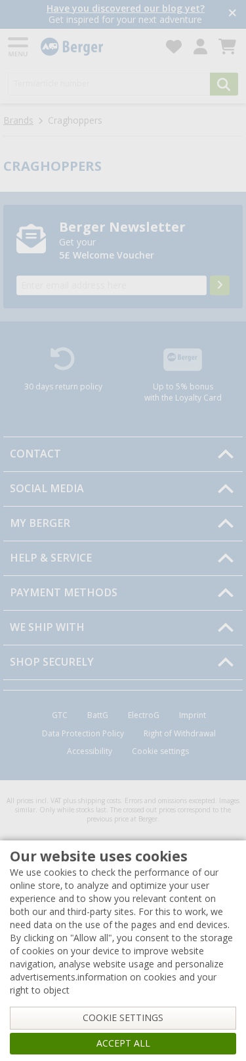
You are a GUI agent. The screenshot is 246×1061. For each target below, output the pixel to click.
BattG (97, 715)
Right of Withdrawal (180, 733)
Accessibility (89, 751)
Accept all (123, 1043)
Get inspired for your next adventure (125, 14)
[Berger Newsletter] (220, 285)
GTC (60, 715)
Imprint (192, 715)
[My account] (200, 47)
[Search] (224, 84)
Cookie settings (160, 751)
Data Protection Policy (83, 733)
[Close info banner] (232, 14)
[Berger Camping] (95, 47)
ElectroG (143, 715)
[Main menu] (19, 46)
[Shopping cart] (227, 47)
